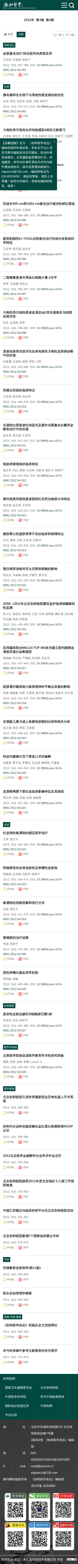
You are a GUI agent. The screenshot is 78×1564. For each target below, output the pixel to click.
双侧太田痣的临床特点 (19, 390)
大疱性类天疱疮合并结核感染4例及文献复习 (34, 130)
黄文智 (40, 692)
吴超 (6, 909)
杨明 (25, 361)
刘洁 (51, 136)
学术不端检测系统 (52, 1396)
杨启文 (17, 614)
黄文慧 (17, 248)
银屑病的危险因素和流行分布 (24, 902)
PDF (26, 74)
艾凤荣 (30, 727)
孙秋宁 (26, 59)
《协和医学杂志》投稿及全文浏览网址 (30, 1325)
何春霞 (7, 361)
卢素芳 (33, 575)
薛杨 (25, 575)
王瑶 (41, 614)
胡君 (12, 1061)
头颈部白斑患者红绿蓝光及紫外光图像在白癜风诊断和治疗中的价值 (38, 427)
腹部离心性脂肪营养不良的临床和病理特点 (33, 534)
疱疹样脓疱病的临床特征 (20, 464)
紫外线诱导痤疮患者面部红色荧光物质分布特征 (36, 499)
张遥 (22, 797)
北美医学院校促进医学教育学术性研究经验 (33, 1055)
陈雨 (15, 619)
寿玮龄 (7, 978)
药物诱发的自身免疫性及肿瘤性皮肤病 (30, 868)
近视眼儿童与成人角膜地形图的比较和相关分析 (36, 721)
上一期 (57, 35)
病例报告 (9, 1005)
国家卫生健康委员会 (18, 1387)
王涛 (6, 839)
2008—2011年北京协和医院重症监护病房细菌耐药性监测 (39, 605)
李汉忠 (17, 658)
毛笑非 (21, 101)
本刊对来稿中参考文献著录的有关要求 (30, 1350)
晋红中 (17, 136)
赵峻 (19, 1061)
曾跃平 (7, 470)
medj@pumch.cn (42, 1466)
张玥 (15, 727)
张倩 (6, 692)
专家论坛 (9, 45)
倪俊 (15, 797)
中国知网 (46, 1405)
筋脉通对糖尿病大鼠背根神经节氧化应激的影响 (36, 686)
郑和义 (23, 283)
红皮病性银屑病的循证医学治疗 (25, 833)
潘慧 (6, 1061)
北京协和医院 (49, 1387)
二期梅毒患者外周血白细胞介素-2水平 (30, 277)
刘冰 (6, 322)
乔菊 (34, 136)
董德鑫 (7, 658)
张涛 (29, 101)
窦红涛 (59, 614)
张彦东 (59, 692)
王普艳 (30, 692)
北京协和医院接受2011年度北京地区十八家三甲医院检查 (38, 1183)
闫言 (15, 1020)
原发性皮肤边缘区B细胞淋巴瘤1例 (27, 1014)
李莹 (22, 727)
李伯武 (49, 692)
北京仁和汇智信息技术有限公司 (35, 1559)
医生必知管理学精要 (17, 1293)
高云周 (69, 692)
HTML (11, 74)
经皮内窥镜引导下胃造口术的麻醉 (27, 756)
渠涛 (22, 470)
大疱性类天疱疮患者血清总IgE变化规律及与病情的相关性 (37, 314)
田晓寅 (7, 874)
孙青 (22, 692)
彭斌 (29, 797)
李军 (6, 283)
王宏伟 (7, 59)
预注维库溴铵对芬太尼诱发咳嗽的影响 (30, 568)
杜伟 (6, 101)
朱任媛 (7, 619)
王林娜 (14, 283)
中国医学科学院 (15, 1396)
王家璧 (17, 59)
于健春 (55, 762)
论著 (6, 86)
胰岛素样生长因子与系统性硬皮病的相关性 (33, 95)
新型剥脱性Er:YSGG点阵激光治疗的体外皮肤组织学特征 (38, 240)
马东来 (30, 470)
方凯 (36, 101)
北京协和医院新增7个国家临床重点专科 (31, 1236)
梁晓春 (14, 692)
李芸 (12, 101)
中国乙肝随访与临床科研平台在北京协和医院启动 (38, 1210)
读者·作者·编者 (12, 1316)
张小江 (7, 614)
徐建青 (7, 762)
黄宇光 (43, 575)
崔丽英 (37, 797)
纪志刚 (36, 658)
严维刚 (26, 658)
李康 (26, 1061)
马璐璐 (17, 575)
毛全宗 (45, 658)
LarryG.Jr (36, 1061)
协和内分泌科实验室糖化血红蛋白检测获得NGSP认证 (38, 1128)
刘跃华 (43, 136)
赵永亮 (26, 248)
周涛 (12, 540)
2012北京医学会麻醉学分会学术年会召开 (32, 1155)
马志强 (36, 762)
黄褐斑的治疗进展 (16, 937)
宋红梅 (69, 614)
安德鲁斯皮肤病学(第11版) (22, 1268)
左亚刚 (7, 136)
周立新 (7, 797)
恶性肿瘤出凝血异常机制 (20, 972)
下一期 (70, 35)
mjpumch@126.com (44, 1472)
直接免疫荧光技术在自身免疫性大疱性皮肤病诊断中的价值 (38, 353)
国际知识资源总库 (17, 1405)
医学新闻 (9, 1088)
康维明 (45, 762)
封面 (21, 34)
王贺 (34, 614)
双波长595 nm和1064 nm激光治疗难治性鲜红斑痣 (39, 203)
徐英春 (23, 619)
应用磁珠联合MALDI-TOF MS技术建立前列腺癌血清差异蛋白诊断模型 (38, 649)
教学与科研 (10, 1047)
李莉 (32, 361)
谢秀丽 (49, 614)
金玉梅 (7, 727)
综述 (6, 824)
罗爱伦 (26, 762)
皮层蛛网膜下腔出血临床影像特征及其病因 (33, 791)
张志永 (7, 575)
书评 (6, 1259)
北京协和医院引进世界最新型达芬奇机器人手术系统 (38, 1099)
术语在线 (11, 1415)
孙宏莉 (26, 614)
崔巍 (15, 978)
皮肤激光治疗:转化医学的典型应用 (27, 53)
